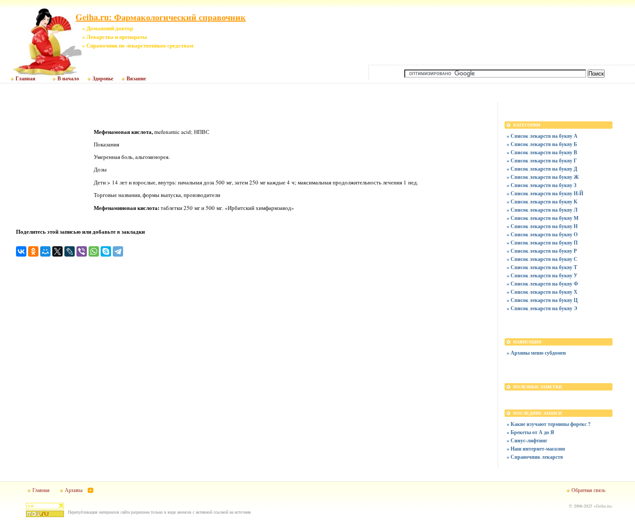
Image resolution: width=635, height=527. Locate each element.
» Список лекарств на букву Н (542, 226)
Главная (25, 79)
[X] (57, 251)
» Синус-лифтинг (527, 440)
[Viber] (81, 251)
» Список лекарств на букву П (542, 242)
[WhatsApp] (94, 251)
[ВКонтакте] (21, 251)
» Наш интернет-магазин (536, 448)
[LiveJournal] (69, 251)
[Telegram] (118, 251)
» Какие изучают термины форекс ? (549, 424)
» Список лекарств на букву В (542, 152)
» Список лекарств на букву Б (542, 144)
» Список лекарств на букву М (542, 218)
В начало (68, 79)
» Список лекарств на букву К (542, 201)
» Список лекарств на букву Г (542, 160)
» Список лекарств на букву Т (542, 267)
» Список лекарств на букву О (542, 234)
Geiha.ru (603, 506)
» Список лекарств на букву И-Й (545, 193)
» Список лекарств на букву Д (542, 168)
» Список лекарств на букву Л (542, 209)
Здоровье (102, 79)
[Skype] (106, 251)
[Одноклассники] (33, 251)
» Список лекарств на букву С (542, 259)
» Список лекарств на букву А (542, 136)
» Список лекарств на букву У (542, 275)
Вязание (136, 79)
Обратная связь (588, 489)
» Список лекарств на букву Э (542, 308)
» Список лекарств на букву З (541, 185)
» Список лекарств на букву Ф (542, 283)
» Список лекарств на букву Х (542, 291)
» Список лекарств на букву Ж (543, 177)
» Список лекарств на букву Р (542, 250)
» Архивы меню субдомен (536, 352)
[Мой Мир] (45, 251)
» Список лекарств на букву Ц (542, 300)
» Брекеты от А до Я (530, 432)
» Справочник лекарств (535, 456)
